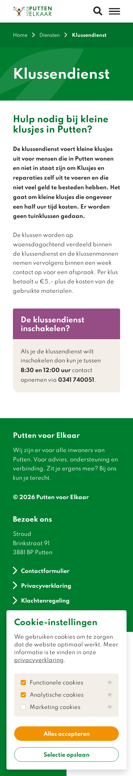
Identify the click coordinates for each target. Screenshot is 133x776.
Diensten (49, 35)
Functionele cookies (56, 682)
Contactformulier (45, 570)
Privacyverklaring (46, 585)
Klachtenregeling (45, 600)
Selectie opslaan (66, 754)
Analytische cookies (57, 694)
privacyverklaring (39, 659)
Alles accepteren (67, 733)
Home (20, 35)
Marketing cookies (55, 707)
